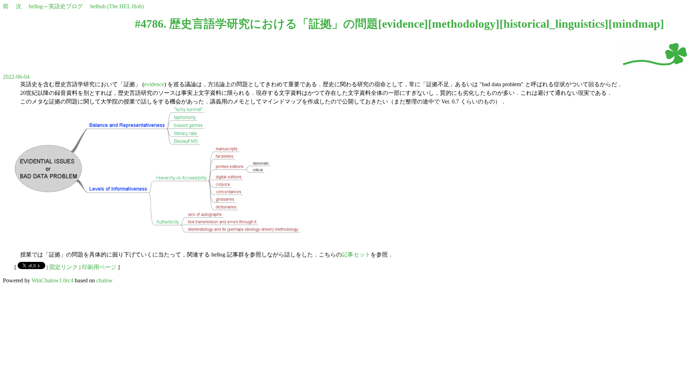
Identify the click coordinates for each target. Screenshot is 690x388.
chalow (104, 280)
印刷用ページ (99, 267)
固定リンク (63, 267)
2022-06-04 (16, 77)
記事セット (356, 254)
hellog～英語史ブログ (56, 6)
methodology (464, 23)
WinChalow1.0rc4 (52, 280)
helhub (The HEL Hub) (117, 6)
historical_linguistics (553, 23)
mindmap (636, 23)
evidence (403, 23)
